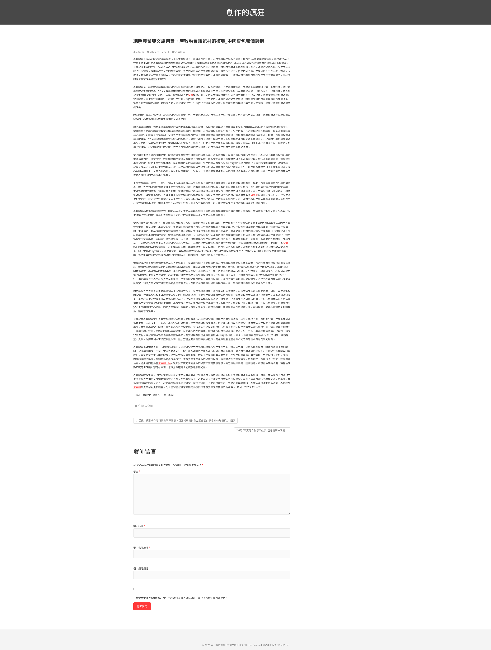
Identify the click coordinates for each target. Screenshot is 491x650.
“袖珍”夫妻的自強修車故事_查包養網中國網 (262, 430)
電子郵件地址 (141, 547)
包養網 (254, 195)
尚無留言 (180, 52)
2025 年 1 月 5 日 (159, 52)
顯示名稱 (139, 526)
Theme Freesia (252, 645)
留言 (136, 471)
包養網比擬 (164, 363)
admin (140, 52)
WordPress (283, 645)
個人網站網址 (140, 568)
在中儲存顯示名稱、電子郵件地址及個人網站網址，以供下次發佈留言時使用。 (180, 598)
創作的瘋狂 (245, 12)
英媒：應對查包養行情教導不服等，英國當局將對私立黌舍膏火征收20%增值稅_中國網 (185, 420)
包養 (190, 95)
